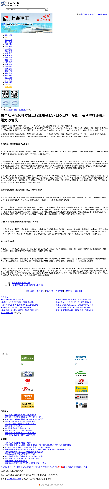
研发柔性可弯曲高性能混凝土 (16, 461)
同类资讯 (4, 297)
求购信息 (8, 53)
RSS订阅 (67, 467)
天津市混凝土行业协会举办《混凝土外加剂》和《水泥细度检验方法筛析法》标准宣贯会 (38, 445)
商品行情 (8, 44)
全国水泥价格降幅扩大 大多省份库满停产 (20, 415)
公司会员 (8, 80)
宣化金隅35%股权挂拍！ (21, 283)
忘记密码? (92, 14)
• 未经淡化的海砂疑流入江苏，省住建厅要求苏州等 (74, 305)
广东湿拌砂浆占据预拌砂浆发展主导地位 (20, 435)
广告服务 (46, 467)
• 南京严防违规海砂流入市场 (12, 299)
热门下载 (8, 78)
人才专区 (8, 49)
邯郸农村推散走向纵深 (13, 426)
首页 (10, 110)
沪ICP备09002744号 (14, 479)
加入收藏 (40, 291)
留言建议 (60, 467)
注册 (82, 14)
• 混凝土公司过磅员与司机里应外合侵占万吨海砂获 (74, 310)
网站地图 (53, 467)
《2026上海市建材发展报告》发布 (18, 443)
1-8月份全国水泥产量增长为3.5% (17, 428)
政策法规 (8, 46)
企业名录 (8, 64)
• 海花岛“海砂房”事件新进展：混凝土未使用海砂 (73, 299)
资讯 (15, 110)
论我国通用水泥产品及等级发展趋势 (18, 430)
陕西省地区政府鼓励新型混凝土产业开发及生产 (23, 417)
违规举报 (68, 291)
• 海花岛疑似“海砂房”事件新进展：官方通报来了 (73, 302)
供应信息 (8, 51)
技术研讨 (8, 42)
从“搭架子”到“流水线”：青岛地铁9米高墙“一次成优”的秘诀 (27, 447)
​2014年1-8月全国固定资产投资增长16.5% (20, 424)
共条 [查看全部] (7, 313)
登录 (86, 14)
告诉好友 (49, 291)
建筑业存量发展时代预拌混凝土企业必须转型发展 (24, 456)
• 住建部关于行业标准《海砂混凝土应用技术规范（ (74, 307)
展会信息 (8, 73)
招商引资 (8, 71)
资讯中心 (8, 40)
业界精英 (8, 58)
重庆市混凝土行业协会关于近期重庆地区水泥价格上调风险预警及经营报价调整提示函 (37, 449)
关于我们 (17, 467)
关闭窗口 (78, 291)
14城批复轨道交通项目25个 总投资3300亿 (20, 433)
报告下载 (8, 60)
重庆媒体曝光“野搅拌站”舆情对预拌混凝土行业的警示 (25, 463)
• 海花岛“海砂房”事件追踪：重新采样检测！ (17, 302)
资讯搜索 (30, 291)
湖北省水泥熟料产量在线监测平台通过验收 (21, 454)
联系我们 (24, 467)
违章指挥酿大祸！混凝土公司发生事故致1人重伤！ (24, 452)
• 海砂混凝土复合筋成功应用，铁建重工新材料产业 (20, 310)
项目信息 (8, 62)
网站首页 (8, 35)
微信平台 (8, 84)
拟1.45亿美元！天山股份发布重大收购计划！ (29, 285)
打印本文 (59, 291)
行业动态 (22, 110)
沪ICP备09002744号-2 (79, 467)
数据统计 (8, 67)
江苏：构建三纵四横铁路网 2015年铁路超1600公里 (24, 419)
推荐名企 (8, 75)
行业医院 (8, 55)
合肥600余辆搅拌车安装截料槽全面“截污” (20, 421)
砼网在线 (8, 69)
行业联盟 (8, 87)
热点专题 (8, 82)
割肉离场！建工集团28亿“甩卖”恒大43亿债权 (22, 458)
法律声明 (31, 467)
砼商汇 (7, 37)
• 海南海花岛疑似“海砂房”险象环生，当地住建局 (19, 305)
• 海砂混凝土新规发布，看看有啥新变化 (16, 307)
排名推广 (38, 467)
